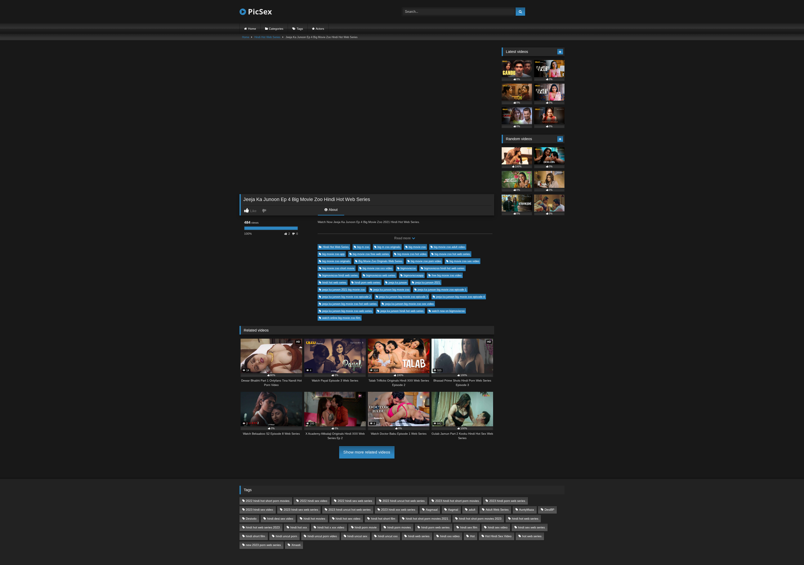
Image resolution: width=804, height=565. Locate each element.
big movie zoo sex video (464, 261)
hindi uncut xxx (388, 536)
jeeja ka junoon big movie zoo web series (347, 311)
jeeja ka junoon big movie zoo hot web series (349, 303)
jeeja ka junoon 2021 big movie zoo (343, 289)
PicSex (259, 11)
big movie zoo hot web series (452, 254)
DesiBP (549, 509)
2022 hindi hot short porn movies (267, 500)
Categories (276, 28)
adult (472, 509)
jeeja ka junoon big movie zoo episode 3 (403, 296)
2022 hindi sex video (313, 500)
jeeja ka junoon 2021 (427, 282)
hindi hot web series (334, 282)
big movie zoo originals (336, 261)
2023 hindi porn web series (507, 500)
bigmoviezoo (408, 268)
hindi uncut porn (286, 536)
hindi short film (255, 536)
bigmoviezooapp (413, 275)
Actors (320, 28)
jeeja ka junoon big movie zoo (391, 289)
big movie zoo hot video (411, 254)
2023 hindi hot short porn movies (457, 500)
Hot (472, 536)
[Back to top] (791, 552)
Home (252, 28)
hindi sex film (468, 527)
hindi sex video (498, 527)
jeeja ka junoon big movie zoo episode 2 (346, 296)
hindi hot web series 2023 (263, 527)
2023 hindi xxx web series (398, 509)
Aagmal (453, 509)
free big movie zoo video (446, 275)
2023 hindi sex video (259, 509)
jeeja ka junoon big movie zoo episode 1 (442, 289)
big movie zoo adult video (449, 247)
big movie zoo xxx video (377, 268)
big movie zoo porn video (426, 261)
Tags (300, 28)
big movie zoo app (333, 254)
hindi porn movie (366, 527)
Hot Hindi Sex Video (498, 536)
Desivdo (251, 518)
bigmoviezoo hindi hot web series (444, 268)
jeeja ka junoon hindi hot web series (402, 311)
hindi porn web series (367, 282)
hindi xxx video (450, 536)
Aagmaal (432, 509)
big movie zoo (417, 247)
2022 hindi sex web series (355, 500)
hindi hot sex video (348, 518)
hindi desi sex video (280, 518)
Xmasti (295, 545)
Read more (402, 238)
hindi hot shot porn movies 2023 (480, 518)
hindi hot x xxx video (330, 527)
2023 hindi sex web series (301, 509)
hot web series (531, 536)
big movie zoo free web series (371, 254)
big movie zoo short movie (338, 268)
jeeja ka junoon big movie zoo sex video (409, 303)
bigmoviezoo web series (380, 275)
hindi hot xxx (298, 527)
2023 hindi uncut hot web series (350, 509)
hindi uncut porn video (322, 536)
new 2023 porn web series (263, 545)
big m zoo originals (389, 247)
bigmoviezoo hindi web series (340, 275)
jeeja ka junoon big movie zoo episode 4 (460, 296)
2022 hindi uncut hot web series (404, 500)
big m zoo (363, 247)
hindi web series (418, 536)
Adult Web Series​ (497, 509)
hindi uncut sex (357, 536)
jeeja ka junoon (398, 282)
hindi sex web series (531, 527)
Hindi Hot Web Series (267, 37)
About (333, 209)
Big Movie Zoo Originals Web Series (380, 261)
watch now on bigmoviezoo (448, 311)
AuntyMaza (526, 509)
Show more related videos (366, 452)
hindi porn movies (399, 527)
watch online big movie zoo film (341, 317)
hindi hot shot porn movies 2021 (427, 518)
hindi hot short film (383, 518)
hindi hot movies (314, 518)
